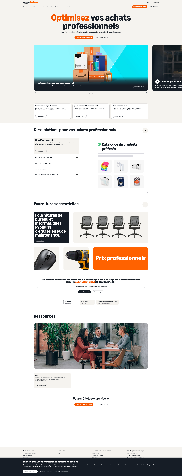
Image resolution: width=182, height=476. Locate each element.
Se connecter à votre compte (133, 455)
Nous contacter (153, 6)
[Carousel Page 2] (92, 93)
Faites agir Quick (79, 116)
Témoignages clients (27, 455)
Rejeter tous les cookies (46, 471)
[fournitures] (145, 204)
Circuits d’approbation (84, 292)
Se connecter (156, 2)
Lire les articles (40, 385)
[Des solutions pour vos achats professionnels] (145, 130)
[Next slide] (145, 288)
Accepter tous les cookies (30, 471)
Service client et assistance (98, 455)
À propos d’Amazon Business (29, 453)
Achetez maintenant (139, 86)
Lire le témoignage (98, 292)
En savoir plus (40, 116)
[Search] (148, 2)
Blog (59, 453)
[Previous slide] (37, 288)
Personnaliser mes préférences (62, 471)
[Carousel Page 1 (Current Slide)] (89, 93)
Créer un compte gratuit (139, 6)
